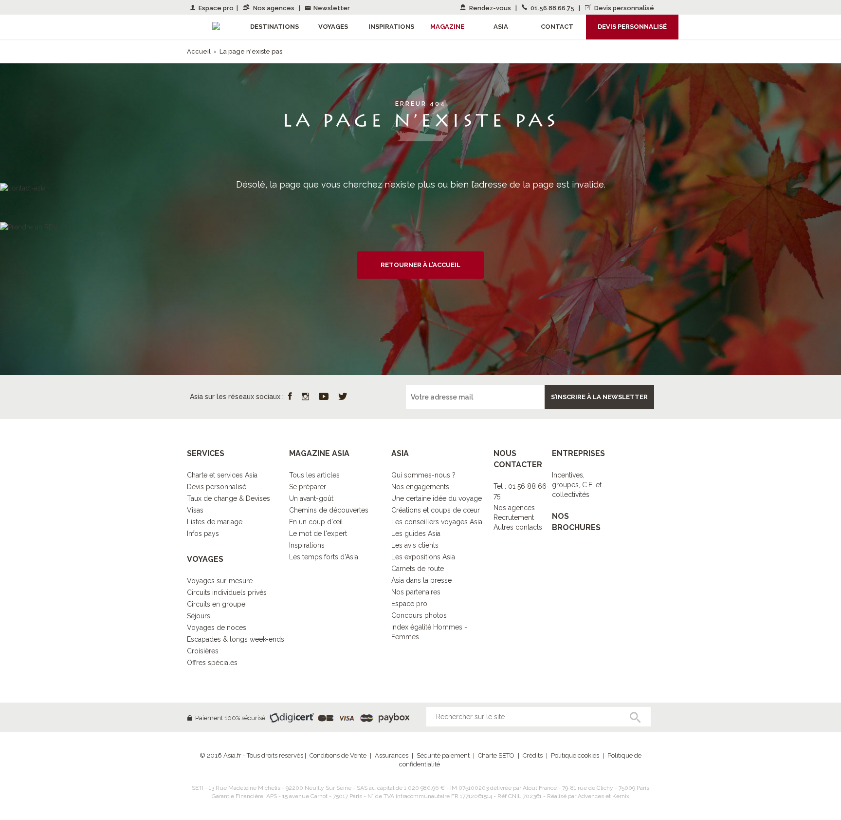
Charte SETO (496, 755)
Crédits (533, 755)
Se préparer (307, 487)
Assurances (391, 755)
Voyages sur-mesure (220, 581)
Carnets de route (417, 568)
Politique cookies (575, 755)
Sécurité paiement (443, 755)
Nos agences (274, 8)
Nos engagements (420, 487)
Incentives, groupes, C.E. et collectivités (577, 484)
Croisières (203, 651)
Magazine (447, 26)
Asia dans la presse (421, 580)
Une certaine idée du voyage (436, 498)
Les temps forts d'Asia (323, 557)
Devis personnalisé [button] (632, 26)
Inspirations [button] (391, 26)
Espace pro (215, 8)
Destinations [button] (274, 26)
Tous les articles (314, 475)
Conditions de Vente (338, 755)
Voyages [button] (333, 26)
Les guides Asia (415, 533)
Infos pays (203, 533)
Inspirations (307, 545)
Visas (195, 510)
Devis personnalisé (623, 8)
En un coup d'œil (316, 522)
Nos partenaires (415, 592)
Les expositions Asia (423, 557)
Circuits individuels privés (227, 592)
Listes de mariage (214, 522)
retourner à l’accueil (420, 264)
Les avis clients (415, 545)
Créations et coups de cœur (435, 510)
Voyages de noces (216, 627)
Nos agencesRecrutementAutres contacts (518, 517)
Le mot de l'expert (318, 533)
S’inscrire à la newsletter (599, 396)
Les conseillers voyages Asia (436, 522)
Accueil (199, 51)
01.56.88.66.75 (552, 8)
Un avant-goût (311, 498)
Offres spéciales (212, 663)
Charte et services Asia (222, 475)
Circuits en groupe (216, 604)
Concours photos (419, 615)
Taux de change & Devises (228, 498)
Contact (557, 26)
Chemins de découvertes (328, 510)
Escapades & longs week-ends (235, 639)
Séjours (198, 616)
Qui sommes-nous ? (423, 475)
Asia (501, 26)
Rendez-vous (490, 8)
